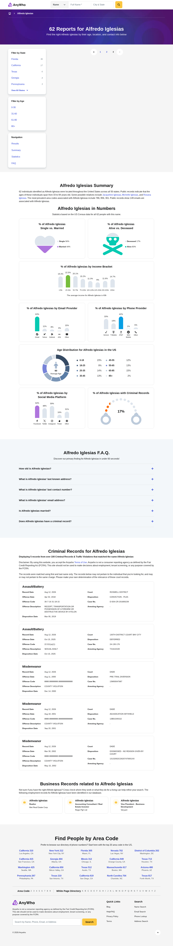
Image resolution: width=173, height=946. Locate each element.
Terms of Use (80, 562)
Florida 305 (86, 850)
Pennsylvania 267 (26, 876)
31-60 (14, 114)
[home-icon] (9, 13)
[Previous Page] (94, 52)
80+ (13, 126)
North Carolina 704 (116, 876)
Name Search (140, 907)
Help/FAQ (111, 912)
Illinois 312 (86, 859)
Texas (14, 71)
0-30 (13, 107)
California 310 (26, 850)
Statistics (15, 157)
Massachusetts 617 (117, 867)
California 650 (56, 867)
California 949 (117, 859)
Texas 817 (147, 876)
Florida (14, 59)
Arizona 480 (147, 867)
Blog (108, 907)
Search (89, 922)
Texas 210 (56, 876)
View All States (18, 90)
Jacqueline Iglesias (111, 195)
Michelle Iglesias (130, 195)
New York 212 (56, 850)
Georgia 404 (56, 859)
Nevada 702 (117, 850)
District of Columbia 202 (147, 850)
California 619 (86, 876)
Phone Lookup (140, 916)
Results (15, 143)
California (16, 65)
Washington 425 (26, 867)
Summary (16, 150)
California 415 (26, 859)
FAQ (13, 163)
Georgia (15, 78)
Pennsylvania (17, 84)
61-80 (14, 120)
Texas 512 (86, 867)
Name (56, 5)
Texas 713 (147, 859)
